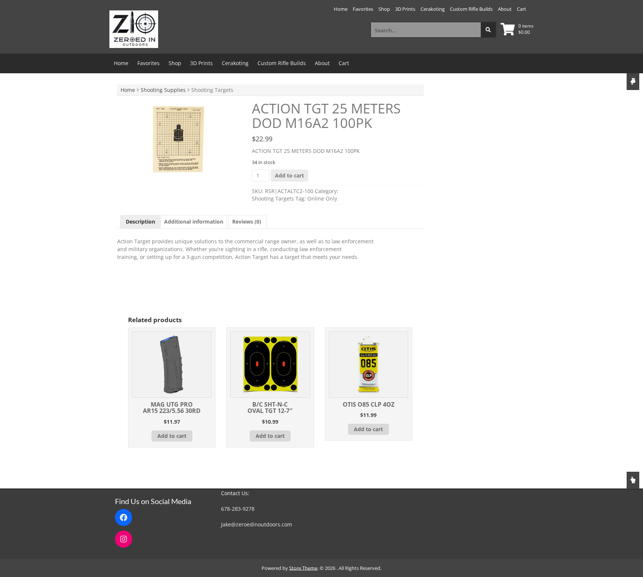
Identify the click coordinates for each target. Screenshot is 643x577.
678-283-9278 (238, 508)
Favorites (363, 9)
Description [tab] (140, 221)
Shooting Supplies (163, 89)
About (505, 9)
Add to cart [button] (171, 435)
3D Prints (405, 9)
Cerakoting (432, 9)
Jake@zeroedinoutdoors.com (256, 524)
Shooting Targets (273, 198)
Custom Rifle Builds (471, 9)
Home (341, 9)
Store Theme (303, 568)
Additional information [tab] (193, 221)
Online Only (322, 198)
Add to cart (289, 175)
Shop (384, 9)
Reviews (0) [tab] (246, 221)
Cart (521, 9)
